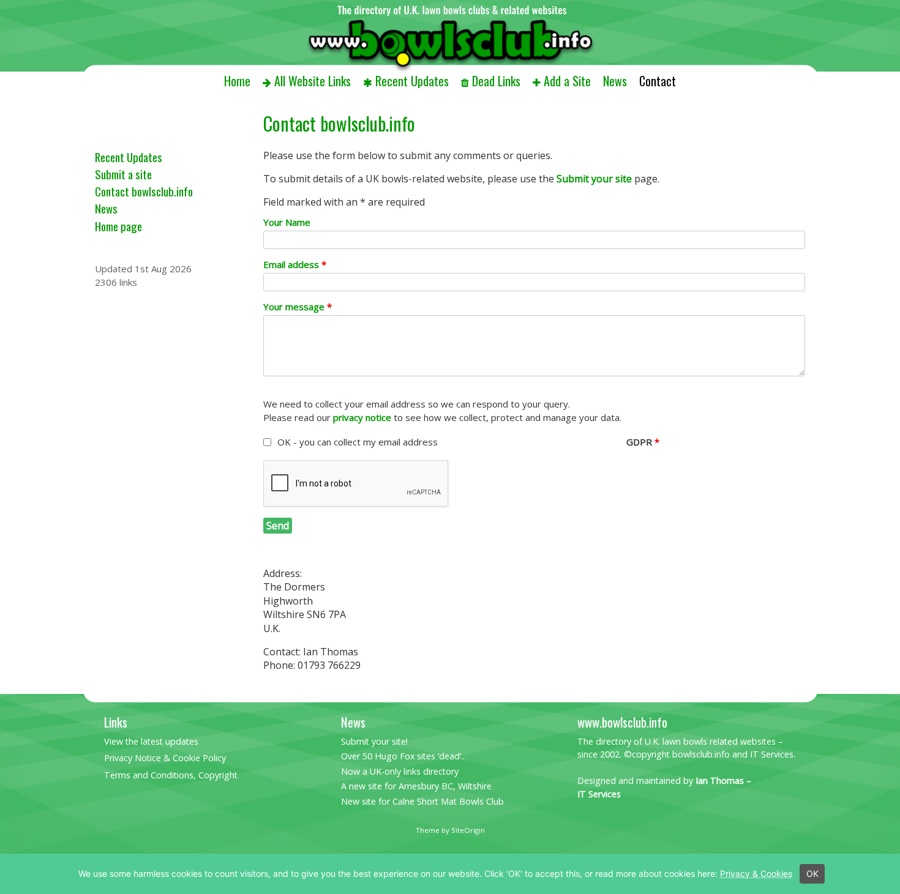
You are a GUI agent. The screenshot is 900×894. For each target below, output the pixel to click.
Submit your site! (374, 741)
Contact (657, 81)
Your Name (286, 222)
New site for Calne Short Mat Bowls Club (422, 801)
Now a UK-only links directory (400, 771)
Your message (297, 306)
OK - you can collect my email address (357, 441)
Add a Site (567, 81)
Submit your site (594, 178)
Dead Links (496, 81)
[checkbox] (267, 442)
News (615, 81)
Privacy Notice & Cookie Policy (165, 758)
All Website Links (312, 81)
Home (237, 81)
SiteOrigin (468, 830)
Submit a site (123, 174)
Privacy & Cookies (756, 873)
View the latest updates (151, 741)
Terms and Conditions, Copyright (171, 775)
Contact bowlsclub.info (144, 191)
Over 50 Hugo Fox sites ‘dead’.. (403, 756)
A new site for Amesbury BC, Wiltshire (416, 786)
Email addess (294, 264)
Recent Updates (412, 81)
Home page (118, 226)
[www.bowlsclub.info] (450, 36)
